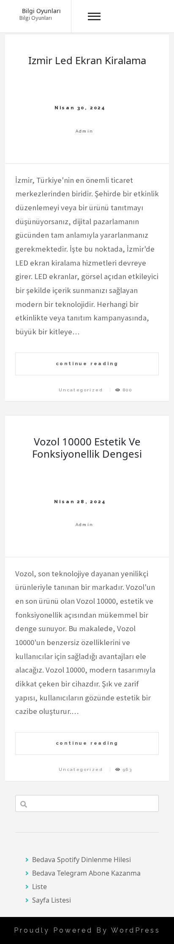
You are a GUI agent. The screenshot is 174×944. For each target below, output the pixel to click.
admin (85, 131)
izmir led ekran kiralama (87, 60)
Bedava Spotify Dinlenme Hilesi (81, 859)
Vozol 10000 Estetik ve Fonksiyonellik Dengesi (87, 447)
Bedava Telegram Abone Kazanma (86, 873)
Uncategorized (81, 390)
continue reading (87, 363)
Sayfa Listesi (51, 900)
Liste (39, 886)
